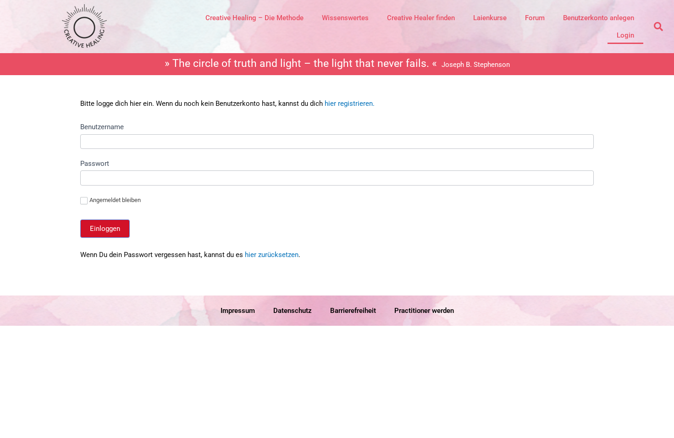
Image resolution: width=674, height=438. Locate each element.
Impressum (238, 311)
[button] (658, 26)
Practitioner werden (424, 311)
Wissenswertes (345, 18)
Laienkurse (490, 18)
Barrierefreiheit (353, 311)
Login (625, 35)
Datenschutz (292, 311)
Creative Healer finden (421, 18)
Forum (535, 18)
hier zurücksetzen (270, 255)
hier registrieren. (350, 103)
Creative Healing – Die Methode (254, 18)
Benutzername (102, 127)
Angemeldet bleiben (115, 200)
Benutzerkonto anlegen (598, 18)
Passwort (94, 163)
